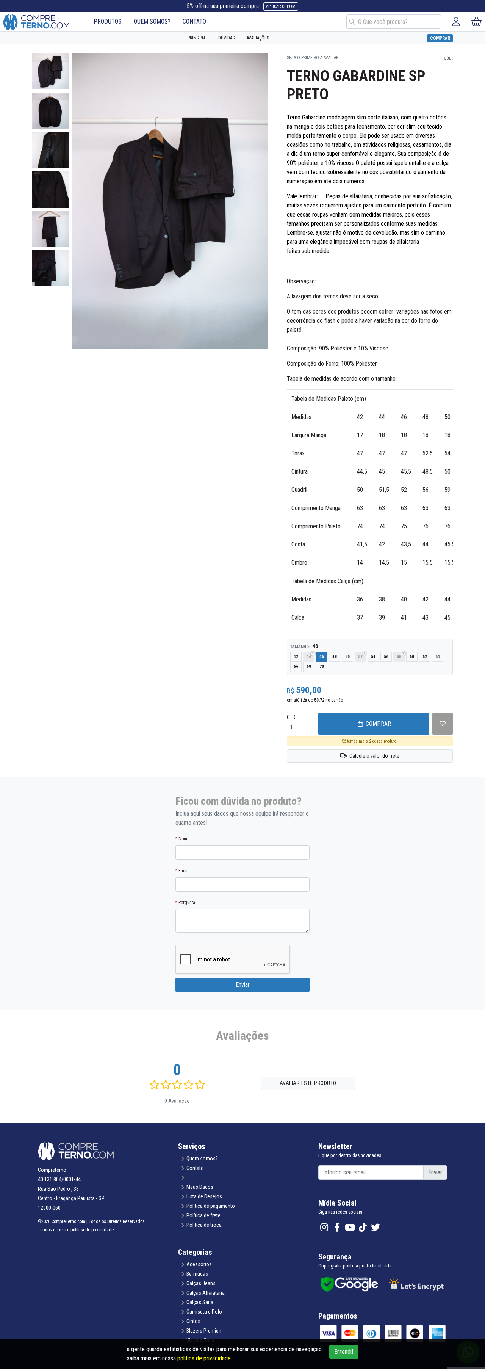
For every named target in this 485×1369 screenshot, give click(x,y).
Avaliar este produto (308, 1083)
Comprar (440, 38)
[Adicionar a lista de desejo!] (442, 724)
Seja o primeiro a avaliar (312, 57)
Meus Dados (199, 1187)
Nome (182, 838)
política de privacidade (92, 1229)
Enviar (243, 984)
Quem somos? (202, 1158)
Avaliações (258, 38)
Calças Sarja (199, 1302)
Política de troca (204, 1225)
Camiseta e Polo (204, 1312)
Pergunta (185, 902)
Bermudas (197, 1274)
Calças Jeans (201, 1283)
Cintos (193, 1321)
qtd (291, 717)
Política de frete (203, 1215)
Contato (195, 1168)
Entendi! (343, 1351)
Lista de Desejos (204, 1196)
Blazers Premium (204, 1331)
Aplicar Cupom (281, 6)
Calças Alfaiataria (205, 1293)
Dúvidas (226, 38)
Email (182, 870)
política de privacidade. (204, 1358)
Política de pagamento (210, 1206)
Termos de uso (52, 1229)
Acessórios (199, 1264)
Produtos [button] (108, 21)
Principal (197, 38)
